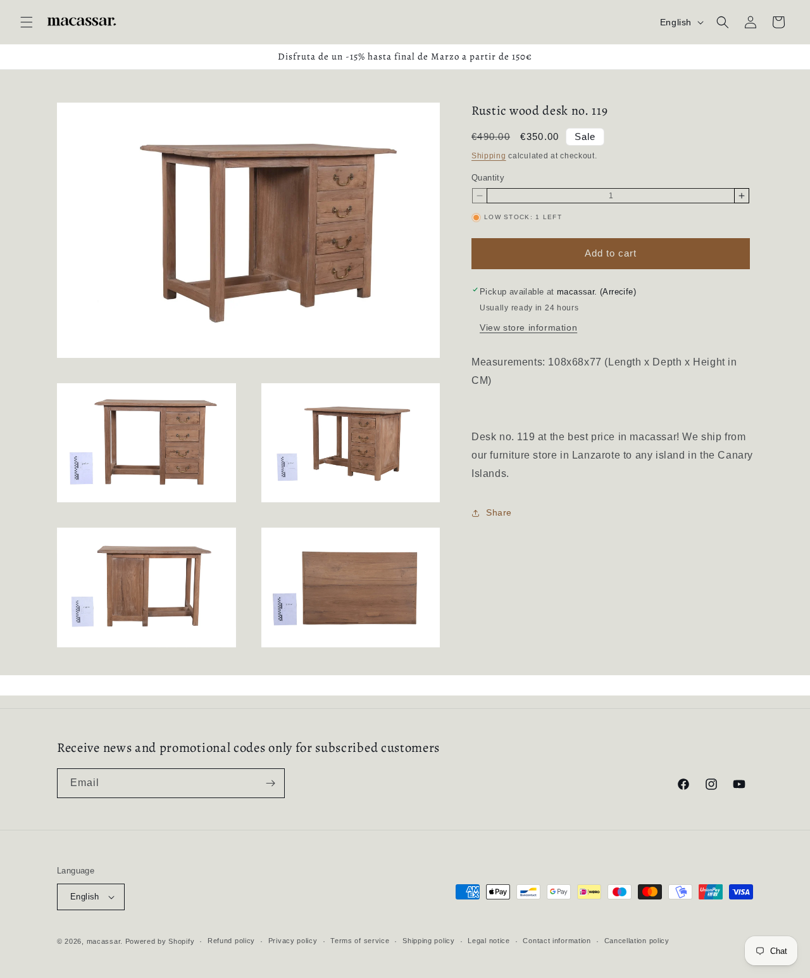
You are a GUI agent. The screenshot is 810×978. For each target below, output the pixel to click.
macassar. (105, 941)
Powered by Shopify (160, 941)
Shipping (488, 155)
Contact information (556, 940)
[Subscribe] (270, 783)
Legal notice (488, 940)
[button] (26, 22)
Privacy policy (293, 940)
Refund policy (231, 940)
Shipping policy (428, 940)
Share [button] (499, 512)
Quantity (487, 177)
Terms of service (359, 940)
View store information (528, 327)
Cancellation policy (637, 940)
